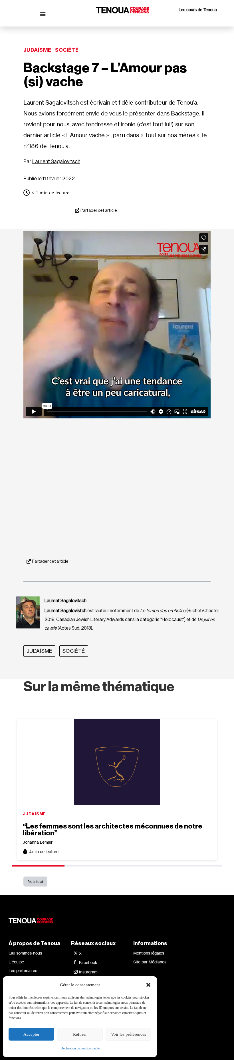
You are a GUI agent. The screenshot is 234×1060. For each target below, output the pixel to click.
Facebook (88, 962)
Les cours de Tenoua (198, 9)
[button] (148, 985)
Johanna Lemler (38, 842)
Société (66, 50)
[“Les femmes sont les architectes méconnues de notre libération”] (117, 762)
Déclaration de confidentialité (80, 1048)
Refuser (80, 1034)
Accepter (31, 1034)
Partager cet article (98, 210)
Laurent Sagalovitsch (56, 161)
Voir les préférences (128, 1034)
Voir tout (35, 881)
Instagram (88, 971)
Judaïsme (37, 50)
